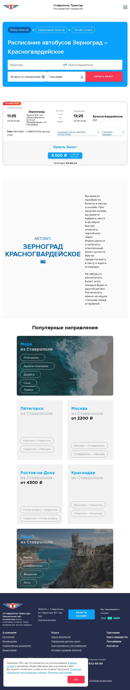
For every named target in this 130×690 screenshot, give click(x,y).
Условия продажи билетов (66, 650)
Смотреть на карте (47, 620)
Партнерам (113, 632)
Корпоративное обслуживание (68, 645)
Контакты (112, 645)
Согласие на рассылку (100, 680)
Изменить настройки (60, 672)
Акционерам (9, 650)
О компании (9, 632)
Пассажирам (114, 641)
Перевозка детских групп (65, 641)
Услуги (55, 632)
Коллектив (8, 637)
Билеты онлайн (81, 614)
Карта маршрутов (117, 637)
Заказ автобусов (61, 637)
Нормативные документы (17, 645)
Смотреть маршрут (107, 133)
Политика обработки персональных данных (44, 671)
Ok (76, 679)
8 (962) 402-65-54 (90, 663)
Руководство (10, 641)
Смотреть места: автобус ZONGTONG (71, 133)
